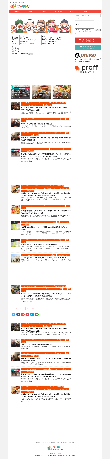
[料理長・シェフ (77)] (52, 43)
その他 (85, 11)
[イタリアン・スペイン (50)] (30, 40)
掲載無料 (38, 442)
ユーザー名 (78, 19)
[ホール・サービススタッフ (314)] (52, 38)
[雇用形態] (20, 46)
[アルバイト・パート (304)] (20, 54)
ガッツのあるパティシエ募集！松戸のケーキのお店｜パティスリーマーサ (43, 258)
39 (27, 308)
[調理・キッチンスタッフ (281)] (52, 40)
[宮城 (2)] (15, 43)
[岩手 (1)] (15, 42)
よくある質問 (52, 442)
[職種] (52, 36)
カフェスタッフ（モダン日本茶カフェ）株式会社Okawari (39, 244)
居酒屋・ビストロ (57, 11)
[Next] (68, 92)
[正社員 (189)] (20, 48)
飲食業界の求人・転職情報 (55, 453)
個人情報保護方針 (65, 442)
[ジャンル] (30, 36)
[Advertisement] (41, 69)
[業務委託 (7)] (20, 52)
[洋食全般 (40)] (30, 42)
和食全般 (30, 11)
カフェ (71, 11)
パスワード (78, 25)
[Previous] (15, 92)
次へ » (32, 308)
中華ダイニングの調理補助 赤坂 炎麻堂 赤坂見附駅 (36, 124)
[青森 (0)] (15, 40)
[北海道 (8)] (15, 38)
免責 (58, 442)
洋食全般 (16, 11)
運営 (73, 442)
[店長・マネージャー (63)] (52, 42)
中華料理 (44, 11)
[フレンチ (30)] (30, 38)
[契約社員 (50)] (20, 50)
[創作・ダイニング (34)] (30, 43)
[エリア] (15, 36)
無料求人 (45, 442)
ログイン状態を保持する (83, 30)
